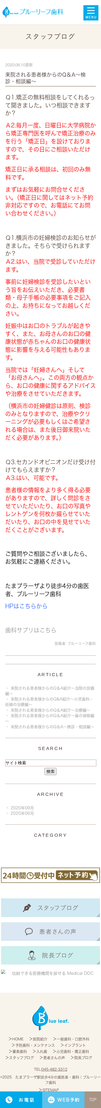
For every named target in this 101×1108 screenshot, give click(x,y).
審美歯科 (19, 1051)
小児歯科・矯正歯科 (72, 1051)
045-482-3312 (54, 1069)
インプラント (75, 1045)
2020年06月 (22, 813)
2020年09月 (22, 808)
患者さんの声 (54, 1058)
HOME (18, 1039)
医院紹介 (40, 1039)
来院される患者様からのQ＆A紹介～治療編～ (50, 710)
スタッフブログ (21, 1058)
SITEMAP (50, 1090)
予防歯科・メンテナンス (35, 1045)
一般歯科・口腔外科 (73, 1039)
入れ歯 (41, 1051)
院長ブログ (83, 1058)
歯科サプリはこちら (30, 630)
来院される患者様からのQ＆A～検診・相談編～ (52, 727)
